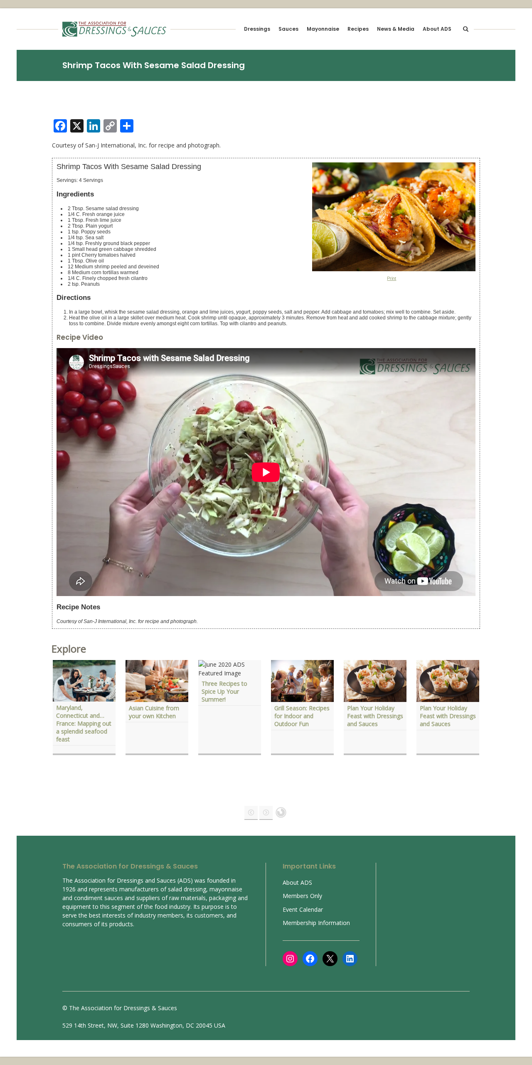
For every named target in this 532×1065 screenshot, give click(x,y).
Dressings (257, 28)
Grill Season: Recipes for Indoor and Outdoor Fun (302, 716)
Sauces (288, 28)
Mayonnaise (323, 28)
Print (391, 278)
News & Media (395, 28)
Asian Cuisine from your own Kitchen (154, 712)
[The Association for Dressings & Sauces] (114, 29)
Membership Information (316, 923)
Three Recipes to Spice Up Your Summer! (224, 691)
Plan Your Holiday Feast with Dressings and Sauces (375, 716)
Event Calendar (303, 909)
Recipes (358, 28)
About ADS (437, 28)
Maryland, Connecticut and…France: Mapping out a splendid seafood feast (83, 723)
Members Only (302, 896)
